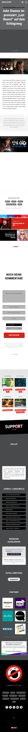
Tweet (3, 217)
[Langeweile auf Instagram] (14, 707)
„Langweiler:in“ (9, 551)
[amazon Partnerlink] (7, 603)
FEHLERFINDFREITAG (7, 396)
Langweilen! (14, 579)
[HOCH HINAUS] (14, 717)
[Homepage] (10, 2)
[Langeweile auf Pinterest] (21, 707)
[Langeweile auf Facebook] (6, 707)
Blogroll (6, 692)
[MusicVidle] (7, 616)
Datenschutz (14, 698)
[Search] (26, 2)
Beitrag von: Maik (14, 198)
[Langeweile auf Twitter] (10, 707)
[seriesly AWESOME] (20, 603)
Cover (14, 201)
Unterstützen (21, 692)
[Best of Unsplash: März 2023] (20, 385)
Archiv (13, 692)
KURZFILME (20, 396)
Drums (20, 201)
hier (20, 345)
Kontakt (5, 695)
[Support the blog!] (14, 427)
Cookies (23, 698)
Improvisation (11, 204)
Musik (7, 201)
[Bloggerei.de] (14, 727)
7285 (16, 685)
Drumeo (17, 96)
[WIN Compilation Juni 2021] (8, 385)
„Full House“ (17, 82)
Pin (17, 217)
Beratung (6, 698)
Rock (19, 204)
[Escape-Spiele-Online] (20, 629)
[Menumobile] (22, 2)
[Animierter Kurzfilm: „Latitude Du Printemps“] (20, 406)
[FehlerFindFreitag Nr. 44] (8, 405)
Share (10, 217)
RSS (14, 701)
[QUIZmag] (20, 616)
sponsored (22, 695)
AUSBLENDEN (15, 50)
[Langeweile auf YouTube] (17, 707)
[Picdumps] (7, 629)
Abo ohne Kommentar (14, 328)
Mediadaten (13, 695)
